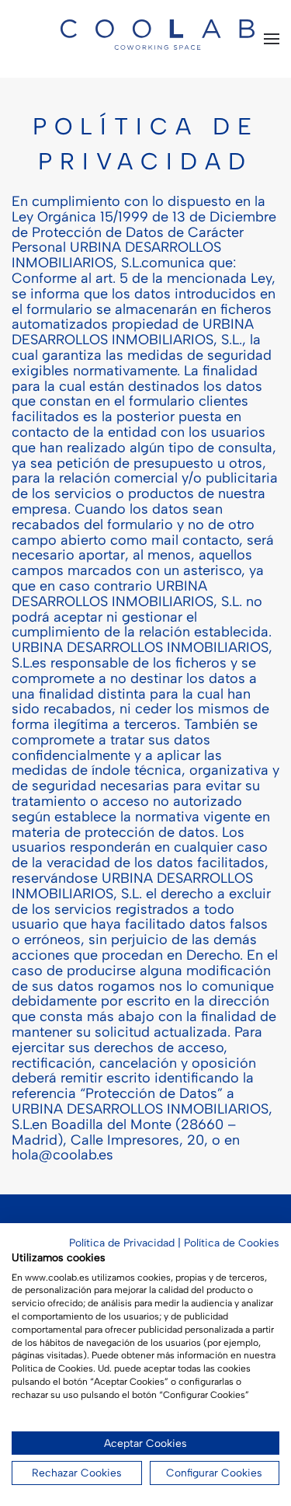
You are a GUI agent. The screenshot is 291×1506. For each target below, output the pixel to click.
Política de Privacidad (122, 1242)
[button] (271, 39)
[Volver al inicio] (158, 50)
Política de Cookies (231, 1242)
